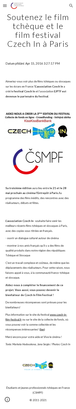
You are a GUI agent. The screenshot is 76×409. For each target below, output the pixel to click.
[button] (5, 5)
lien (42, 329)
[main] (38, 30)
